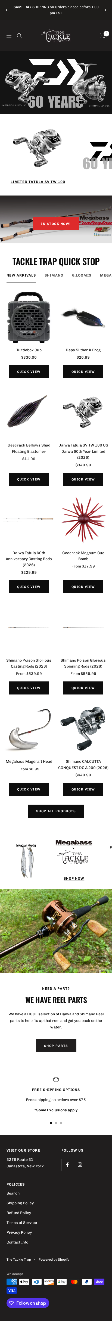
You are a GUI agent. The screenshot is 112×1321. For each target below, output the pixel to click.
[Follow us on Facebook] (67, 1165)
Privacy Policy (19, 1232)
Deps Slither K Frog (83, 350)
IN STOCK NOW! (56, 224)
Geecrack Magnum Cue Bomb (83, 556)
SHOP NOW (74, 878)
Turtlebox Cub (29, 350)
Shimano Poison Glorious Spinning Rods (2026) (83, 663)
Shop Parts (56, 1046)
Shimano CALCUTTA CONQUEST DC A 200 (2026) (83, 764)
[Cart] (102, 35)
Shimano (54, 275)
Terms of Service (22, 1222)
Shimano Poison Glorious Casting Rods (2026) (28, 663)
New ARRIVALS (21, 275)
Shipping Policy (20, 1203)
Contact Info (17, 1242)
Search (13, 1193)
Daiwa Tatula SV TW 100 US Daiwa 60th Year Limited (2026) (83, 451)
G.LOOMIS (81, 275)
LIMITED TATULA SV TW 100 (38, 182)
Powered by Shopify (54, 1259)
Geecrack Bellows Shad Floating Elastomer (29, 448)
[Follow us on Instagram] (80, 1165)
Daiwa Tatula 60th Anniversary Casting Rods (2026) (29, 559)
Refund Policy (19, 1213)
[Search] (19, 35)
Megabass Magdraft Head (29, 761)
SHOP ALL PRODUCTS (56, 811)
